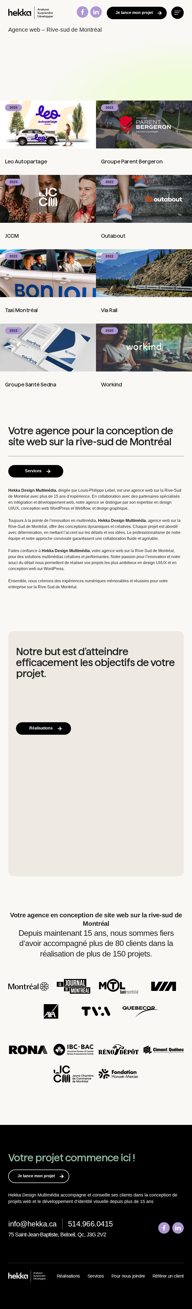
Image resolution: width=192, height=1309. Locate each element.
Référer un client (168, 1276)
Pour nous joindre (128, 1276)
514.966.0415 (90, 1223)
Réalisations (68, 1276)
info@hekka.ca (32, 1223)
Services (96, 1276)
